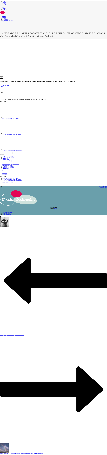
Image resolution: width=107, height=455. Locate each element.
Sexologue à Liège (103, 187)
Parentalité (4, 173)
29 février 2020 (6, 85)
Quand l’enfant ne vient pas (7, 6)
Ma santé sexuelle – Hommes (8, 167)
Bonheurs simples (5, 159)
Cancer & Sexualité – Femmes (8, 160)
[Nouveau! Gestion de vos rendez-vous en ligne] (11, 133)
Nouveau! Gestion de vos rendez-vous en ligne (11, 134)
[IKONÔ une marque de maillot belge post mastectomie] (11, 149)
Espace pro (4, 9)
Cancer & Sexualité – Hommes (8, 161)
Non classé (4, 171)
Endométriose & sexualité (7, 165)
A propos (4, 2)
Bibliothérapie (5, 158)
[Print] (0, 97)
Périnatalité (4, 174)
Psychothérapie (5, 3)
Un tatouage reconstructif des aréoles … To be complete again (14, 181)
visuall (55, 208)
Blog (3, 7)
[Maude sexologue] (2, 13)
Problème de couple (6, 213)
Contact (4, 8)
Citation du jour (4, 86)
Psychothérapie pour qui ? (102, 188)
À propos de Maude (103, 186)
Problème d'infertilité (6, 214)
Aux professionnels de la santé (8, 157)
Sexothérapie (5, 4)
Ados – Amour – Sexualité (7, 156)
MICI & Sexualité (5, 168)
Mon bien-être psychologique (8, 169)
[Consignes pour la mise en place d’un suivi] (11, 117)
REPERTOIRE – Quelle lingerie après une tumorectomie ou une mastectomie (17, 182)
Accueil (4, 1)
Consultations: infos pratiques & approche (10, 164)
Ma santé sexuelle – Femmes (8, 166)
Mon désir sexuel (5, 170)
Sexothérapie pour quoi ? (7, 212)
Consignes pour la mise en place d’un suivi (10, 118)
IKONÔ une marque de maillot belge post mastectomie (13, 150)
